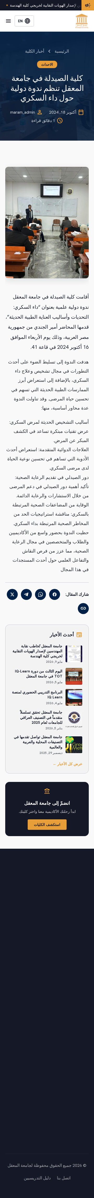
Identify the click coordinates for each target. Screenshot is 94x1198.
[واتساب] (40, 594)
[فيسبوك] (54, 594)
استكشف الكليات (47, 824)
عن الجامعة (79, 959)
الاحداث (47, 64)
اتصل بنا (82, 1001)
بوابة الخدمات (77, 1031)
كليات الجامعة (77, 970)
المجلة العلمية (77, 1063)
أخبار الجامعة (77, 980)
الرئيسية (62, 51)
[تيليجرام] (26, 594)
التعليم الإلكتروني (74, 1042)
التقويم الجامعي (75, 990)
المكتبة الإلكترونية (73, 1052)
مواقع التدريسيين (74, 1073)
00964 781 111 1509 (59, 1142)
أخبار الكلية (34, 51)
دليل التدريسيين (37, 1178)
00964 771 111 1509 (59, 1135)
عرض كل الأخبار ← (67, 763)
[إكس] (12, 594)
